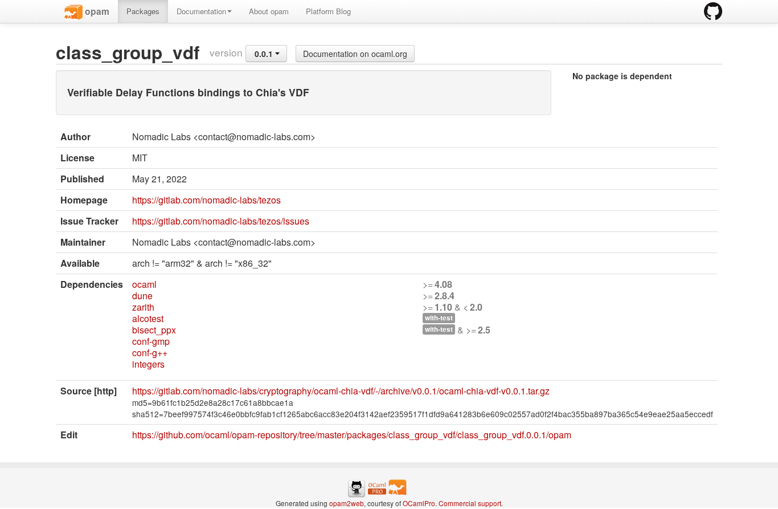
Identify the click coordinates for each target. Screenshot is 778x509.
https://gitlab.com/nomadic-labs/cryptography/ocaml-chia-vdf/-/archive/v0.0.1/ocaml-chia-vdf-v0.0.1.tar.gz (341, 390)
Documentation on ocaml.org (355, 53)
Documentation (201, 11)
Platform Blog (328, 11)
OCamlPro (419, 503)
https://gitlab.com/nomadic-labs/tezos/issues (220, 220)
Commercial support (470, 503)
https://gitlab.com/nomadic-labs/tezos (206, 199)
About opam (269, 11)
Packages (142, 11)
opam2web (346, 503)
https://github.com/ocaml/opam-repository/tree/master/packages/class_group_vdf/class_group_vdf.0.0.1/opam (351, 434)
